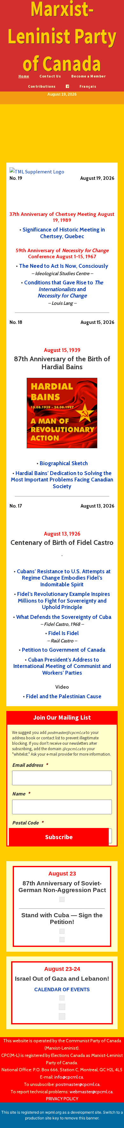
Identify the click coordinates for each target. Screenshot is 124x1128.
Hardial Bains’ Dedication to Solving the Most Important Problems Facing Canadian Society (62, 479)
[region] (62, 136)
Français (87, 86)
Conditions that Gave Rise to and (63, 289)
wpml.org (53, 1112)
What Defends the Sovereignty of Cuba (63, 617)
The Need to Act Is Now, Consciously (63, 266)
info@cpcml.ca (68, 1077)
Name (21, 793)
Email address (30, 765)
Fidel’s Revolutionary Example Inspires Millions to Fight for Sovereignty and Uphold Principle (63, 600)
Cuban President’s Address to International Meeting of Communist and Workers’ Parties (62, 666)
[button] (35, 133)
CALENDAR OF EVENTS (62, 989)
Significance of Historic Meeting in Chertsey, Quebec (64, 232)
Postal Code (27, 822)
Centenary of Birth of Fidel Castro (62, 542)
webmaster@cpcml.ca (91, 1092)
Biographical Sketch (64, 463)
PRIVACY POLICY (62, 1099)
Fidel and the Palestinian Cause (63, 696)
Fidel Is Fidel (63, 633)
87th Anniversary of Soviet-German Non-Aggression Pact (62, 886)
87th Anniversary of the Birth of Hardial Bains (62, 363)
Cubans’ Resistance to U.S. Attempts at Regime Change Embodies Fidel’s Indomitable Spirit (64, 578)
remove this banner (81, 1118)
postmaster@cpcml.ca (78, 1084)
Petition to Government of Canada (63, 650)
